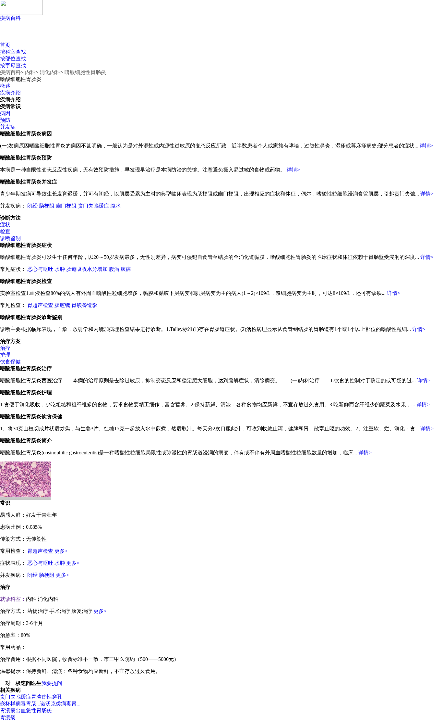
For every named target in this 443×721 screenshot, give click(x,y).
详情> (426, 145)
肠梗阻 (46, 206)
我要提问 (52, 683)
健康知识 (25, 36)
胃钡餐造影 (84, 305)
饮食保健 (10, 361)
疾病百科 (10, 18)
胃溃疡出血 (13, 710)
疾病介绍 (10, 92)
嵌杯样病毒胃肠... (20, 703)
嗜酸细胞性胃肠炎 (85, 72)
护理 (5, 355)
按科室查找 (13, 52)
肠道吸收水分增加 (87, 269)
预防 (5, 120)
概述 (5, 86)
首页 (5, 45)
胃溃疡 (8, 717)
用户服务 (70, 36)
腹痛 (126, 269)
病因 (5, 113)
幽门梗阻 (66, 206)
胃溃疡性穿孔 (46, 697)
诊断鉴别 (10, 238)
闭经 (32, 206)
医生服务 (161, 36)
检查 (5, 231)
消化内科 (50, 72)
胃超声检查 (40, 305)
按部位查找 (13, 58)
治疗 (5, 348)
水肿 (59, 269)
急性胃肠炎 (39, 710)
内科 (30, 72)
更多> (61, 551)
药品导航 (116, 36)
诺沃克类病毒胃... (60, 703)
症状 (5, 224)
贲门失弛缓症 (93, 206)
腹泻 (114, 269)
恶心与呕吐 (40, 269)
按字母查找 (13, 65)
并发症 (8, 127)
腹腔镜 (62, 305)
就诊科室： (13, 599)
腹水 (115, 206)
